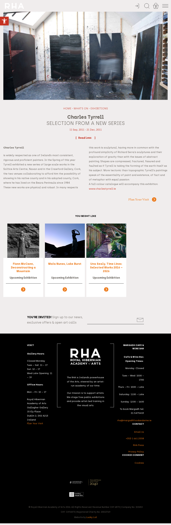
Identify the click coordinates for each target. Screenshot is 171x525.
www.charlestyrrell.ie (102, 188)
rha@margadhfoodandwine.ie (134, 420)
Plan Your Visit (138, 199)
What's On (81, 108)
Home (67, 108)
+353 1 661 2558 (135, 438)
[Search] (146, 6)
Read (82, 137)
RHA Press (138, 445)
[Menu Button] (165, 6)
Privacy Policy (136, 451)
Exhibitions (99, 108)
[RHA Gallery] (69, 6)
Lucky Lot (91, 517)
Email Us (139, 432)
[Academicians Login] (137, 6)
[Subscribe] (140, 320)
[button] (4, 21)
